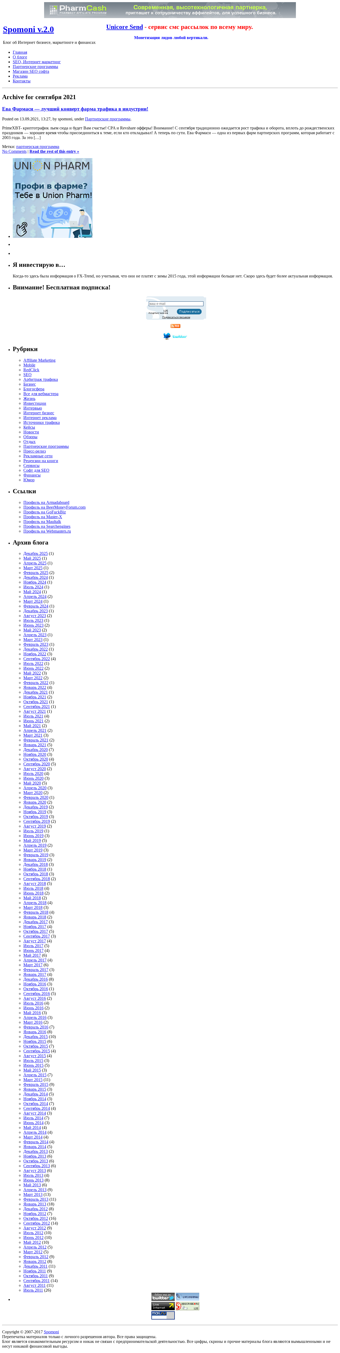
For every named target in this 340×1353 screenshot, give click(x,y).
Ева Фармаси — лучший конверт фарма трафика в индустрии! (75, 109)
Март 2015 (32, 1079)
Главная (20, 52)
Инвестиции (34, 403)
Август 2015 (34, 1055)
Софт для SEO (36, 470)
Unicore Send (124, 26)
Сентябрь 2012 (36, 1223)
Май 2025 (32, 558)
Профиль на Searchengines (46, 526)
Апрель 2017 (34, 960)
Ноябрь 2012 (34, 1213)
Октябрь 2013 (35, 1161)
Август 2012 (34, 1228)
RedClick (31, 370)
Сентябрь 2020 (36, 764)
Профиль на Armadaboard (46, 502)
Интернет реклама (40, 417)
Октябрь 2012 (35, 1218)
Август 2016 (34, 998)
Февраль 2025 (35, 572)
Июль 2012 (33, 1232)
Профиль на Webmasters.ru (47, 531)
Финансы (32, 475)
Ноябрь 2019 (34, 812)
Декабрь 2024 (35, 577)
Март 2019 (32, 850)
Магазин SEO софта (31, 71)
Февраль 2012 (35, 1256)
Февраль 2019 (35, 855)
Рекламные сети (38, 456)
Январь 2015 (34, 1089)
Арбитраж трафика (40, 379)
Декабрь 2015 (35, 1036)
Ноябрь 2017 (34, 926)
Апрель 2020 (34, 788)
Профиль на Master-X (42, 517)
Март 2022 (32, 678)
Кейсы (29, 427)
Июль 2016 (33, 1003)
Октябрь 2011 (35, 1276)
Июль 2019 (33, 831)
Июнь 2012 (33, 1237)
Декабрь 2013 (35, 1151)
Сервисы (31, 465)
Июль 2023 (33, 620)
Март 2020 (32, 792)
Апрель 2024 (34, 596)
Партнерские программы (35, 66)
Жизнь (29, 398)
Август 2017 (34, 941)
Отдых (29, 441)
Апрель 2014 (34, 1132)
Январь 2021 (34, 745)
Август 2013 (34, 1170)
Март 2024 (32, 601)
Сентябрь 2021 (36, 706)
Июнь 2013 (33, 1180)
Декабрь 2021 (35, 692)
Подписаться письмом (176, 317)
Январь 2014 (34, 1146)
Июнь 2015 (33, 1065)
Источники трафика (41, 422)
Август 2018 (34, 883)
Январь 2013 (34, 1204)
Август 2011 (34, 1285)
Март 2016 (32, 1022)
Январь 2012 (34, 1261)
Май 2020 (32, 783)
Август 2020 (34, 768)
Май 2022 (32, 673)
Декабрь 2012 (35, 1209)
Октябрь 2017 (35, 931)
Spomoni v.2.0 (28, 29)
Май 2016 (32, 1012)
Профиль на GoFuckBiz (44, 512)
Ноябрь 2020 (34, 754)
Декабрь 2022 (35, 649)
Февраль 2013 (35, 1199)
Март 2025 (32, 568)
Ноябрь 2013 (34, 1156)
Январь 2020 (34, 802)
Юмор (29, 480)
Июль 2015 (33, 1060)
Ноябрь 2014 (34, 1099)
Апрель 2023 (34, 635)
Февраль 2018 (35, 912)
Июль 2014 (33, 1118)
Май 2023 (32, 630)
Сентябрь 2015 (36, 1051)
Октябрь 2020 (35, 759)
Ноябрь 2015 (34, 1041)
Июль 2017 (33, 945)
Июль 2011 (33, 1290)
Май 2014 (32, 1127)
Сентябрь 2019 (36, 821)
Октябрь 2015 (35, 1046)
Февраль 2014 (35, 1142)
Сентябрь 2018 (36, 878)
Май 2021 (32, 725)
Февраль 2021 (35, 740)
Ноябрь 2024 (34, 582)
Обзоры (30, 437)
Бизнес (29, 384)
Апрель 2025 (34, 563)
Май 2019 (32, 840)
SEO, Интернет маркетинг (37, 62)
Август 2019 (34, 826)
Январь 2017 (34, 974)
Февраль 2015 (35, 1084)
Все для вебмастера (40, 393)
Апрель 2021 (34, 730)
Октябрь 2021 (35, 701)
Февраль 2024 (35, 606)
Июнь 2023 (33, 625)
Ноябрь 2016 (34, 984)
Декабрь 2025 (35, 553)
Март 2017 (32, 965)
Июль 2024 (33, 587)
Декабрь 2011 (35, 1266)
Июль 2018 (33, 888)
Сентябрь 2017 (36, 936)
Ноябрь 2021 (34, 697)
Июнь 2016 (33, 1008)
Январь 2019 (34, 859)
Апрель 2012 (34, 1247)
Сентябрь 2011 (36, 1280)
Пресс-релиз (34, 451)
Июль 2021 (33, 716)
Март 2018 (32, 907)
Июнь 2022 (33, 668)
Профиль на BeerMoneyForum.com (54, 507)
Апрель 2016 (34, 1017)
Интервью (32, 408)
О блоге (20, 57)
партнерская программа (37, 146)
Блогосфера (33, 389)
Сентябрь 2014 (36, 1108)
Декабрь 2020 (35, 749)
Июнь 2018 (33, 893)
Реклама (20, 76)
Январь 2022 (34, 687)
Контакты (22, 81)
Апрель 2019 (34, 845)
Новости (31, 432)
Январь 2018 (34, 917)
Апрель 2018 (34, 902)
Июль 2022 (33, 663)
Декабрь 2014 (35, 1094)
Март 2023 (32, 639)
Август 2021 (34, 711)
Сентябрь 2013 (36, 1166)
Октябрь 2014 (35, 1103)
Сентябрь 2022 (36, 658)
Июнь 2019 (33, 835)
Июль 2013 (33, 1175)
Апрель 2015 (34, 1075)
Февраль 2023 (35, 644)
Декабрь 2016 (35, 979)
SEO (27, 374)
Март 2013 (32, 1194)
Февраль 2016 (35, 1027)
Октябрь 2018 (35, 874)
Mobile (29, 365)
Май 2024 (32, 591)
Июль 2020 (33, 773)
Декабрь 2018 (35, 864)
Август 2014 (34, 1113)
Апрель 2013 (34, 1189)
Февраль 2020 (35, 797)
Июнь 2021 (33, 721)
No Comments (14, 151)
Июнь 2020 (33, 778)
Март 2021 (32, 735)
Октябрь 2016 (35, 989)
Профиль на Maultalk (42, 521)
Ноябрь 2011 (34, 1271)
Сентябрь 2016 (36, 993)
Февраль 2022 (35, 682)
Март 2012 (32, 1252)
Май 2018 (32, 898)
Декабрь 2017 (35, 922)
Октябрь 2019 (35, 816)
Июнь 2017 (33, 950)
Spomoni (51, 1332)
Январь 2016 (34, 1032)
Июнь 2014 (33, 1122)
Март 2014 (32, 1137)
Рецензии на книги (40, 460)
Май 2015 (32, 1070)
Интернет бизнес (38, 413)
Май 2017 (32, 955)
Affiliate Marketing (39, 360)
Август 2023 (34, 615)
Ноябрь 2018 (34, 869)
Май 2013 (32, 1185)
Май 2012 (32, 1242)
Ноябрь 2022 (34, 654)
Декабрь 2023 (35, 611)
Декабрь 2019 (35, 807)
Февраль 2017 (35, 969)
